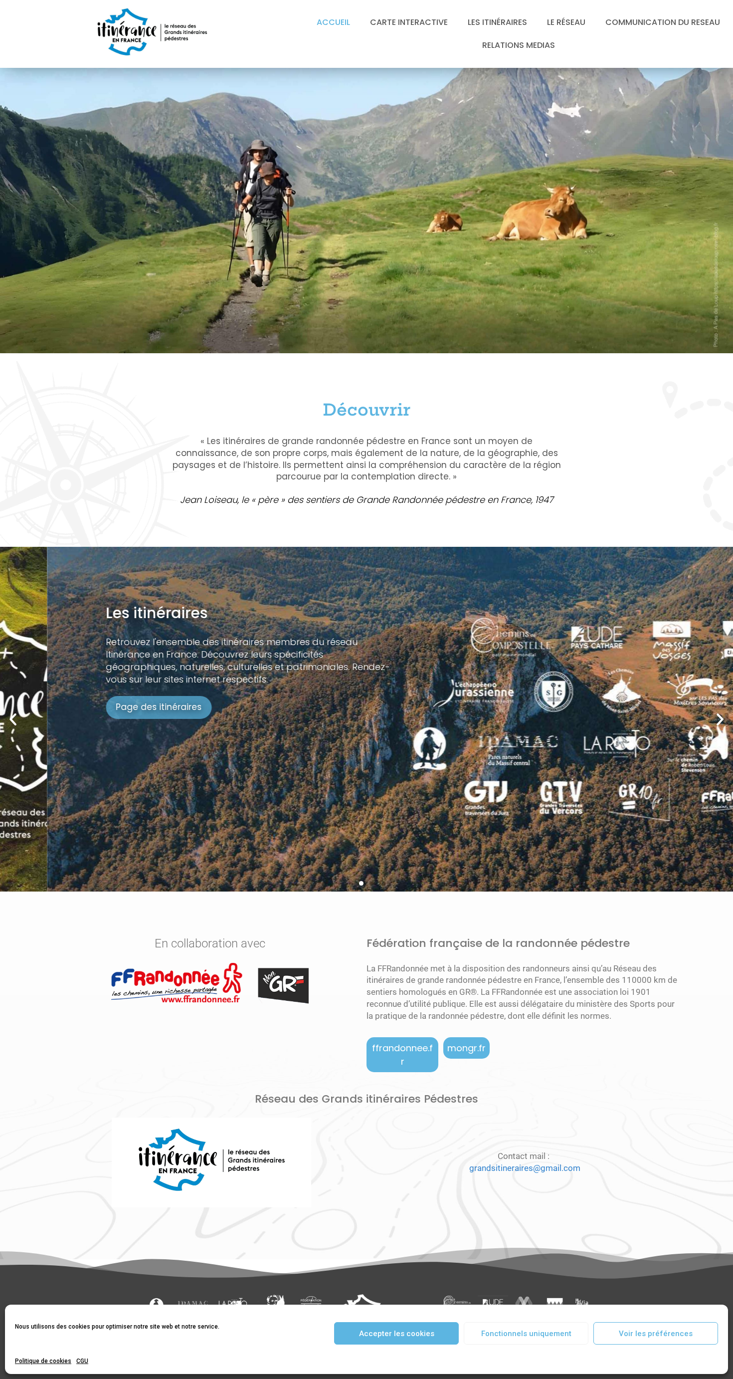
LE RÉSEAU (566, 22)
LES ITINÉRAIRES (497, 22)
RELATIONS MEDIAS (518, 45)
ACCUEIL (333, 22)
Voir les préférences (656, 1333)
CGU (82, 1361)
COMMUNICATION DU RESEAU (662, 22)
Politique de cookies (43, 1361)
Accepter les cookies (396, 1333)
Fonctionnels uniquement (526, 1333)
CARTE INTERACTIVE (409, 22)
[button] (13, 719)
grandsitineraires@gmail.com (524, 1168)
